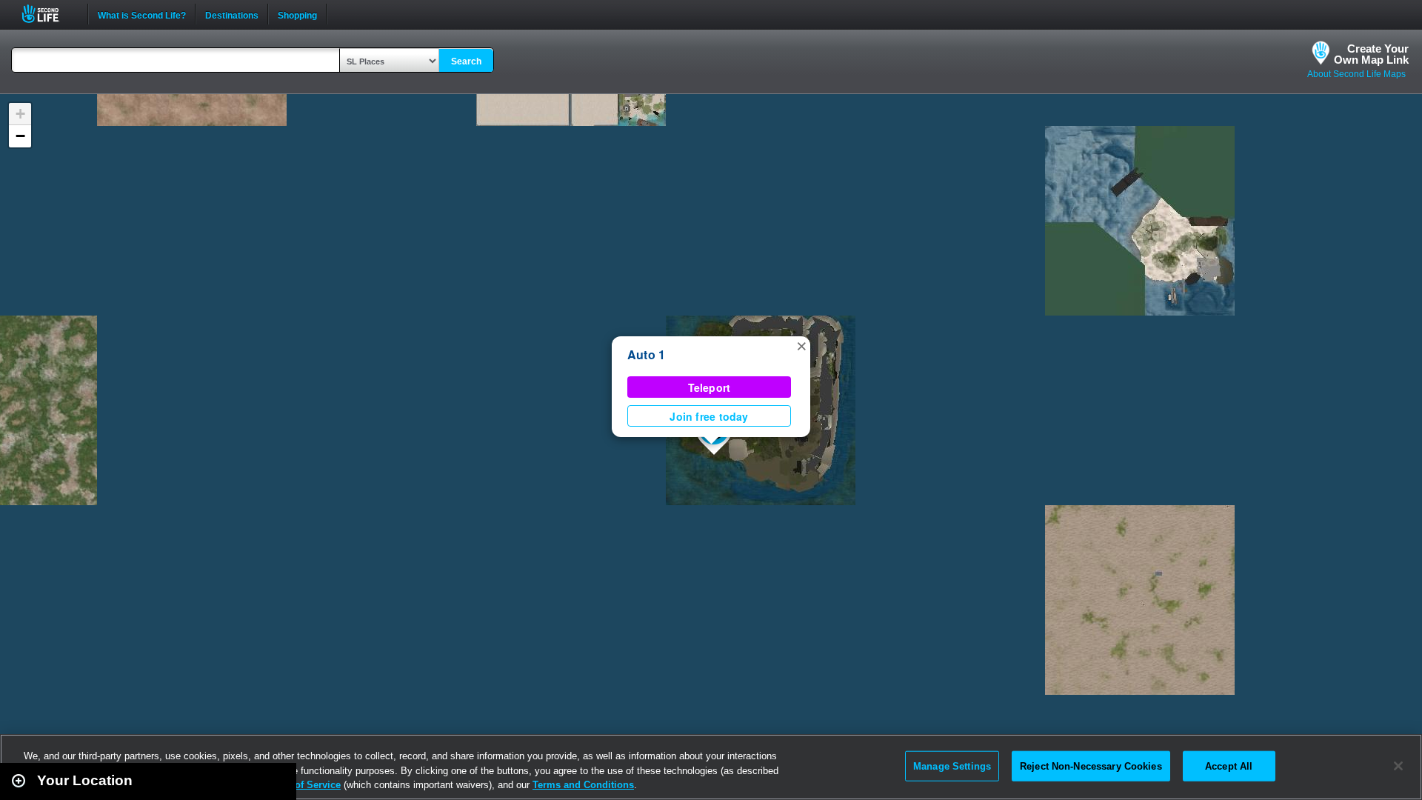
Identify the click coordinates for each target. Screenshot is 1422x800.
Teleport (709, 387)
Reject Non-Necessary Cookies (1091, 765)
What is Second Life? (142, 14)
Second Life (48, 14)
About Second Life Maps (1356, 74)
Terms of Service (302, 784)
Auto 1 (646, 354)
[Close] (1398, 766)
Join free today (709, 416)
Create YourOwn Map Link (1371, 54)
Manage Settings (952, 765)
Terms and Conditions (583, 784)
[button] (801, 345)
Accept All (1228, 765)
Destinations (231, 14)
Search (466, 61)
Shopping (297, 14)
